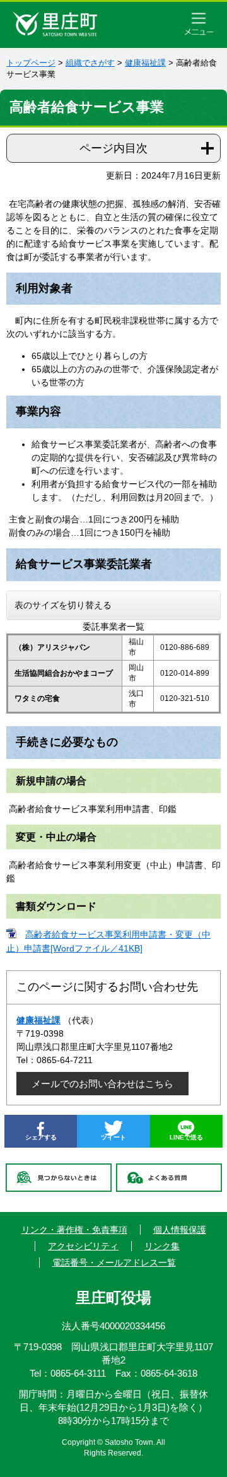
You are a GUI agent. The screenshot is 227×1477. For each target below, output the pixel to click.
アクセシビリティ (83, 1246)
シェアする (41, 1137)
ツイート (113, 1137)
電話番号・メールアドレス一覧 (114, 1262)
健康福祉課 (145, 63)
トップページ (30, 63)
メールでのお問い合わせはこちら (102, 1083)
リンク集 (162, 1246)
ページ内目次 (113, 148)
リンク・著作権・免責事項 (74, 1230)
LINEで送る (186, 1137)
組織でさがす (90, 63)
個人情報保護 (179, 1230)
